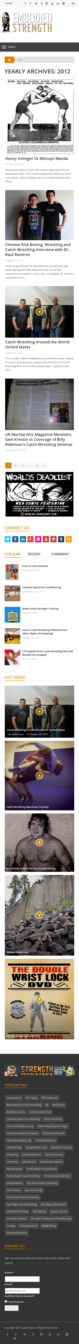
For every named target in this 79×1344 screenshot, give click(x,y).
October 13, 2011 (31, 637)
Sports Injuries (59, 1211)
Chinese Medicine (45, 1140)
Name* (9, 1272)
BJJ (47, 1104)
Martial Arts (29, 1161)
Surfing (11, 1225)
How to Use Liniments (35, 566)
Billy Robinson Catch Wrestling (24, 1104)
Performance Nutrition (57, 1176)
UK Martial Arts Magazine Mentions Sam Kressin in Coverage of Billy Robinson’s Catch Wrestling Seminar (39, 439)
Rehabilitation (15, 1183)
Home (8, 3)
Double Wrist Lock (36, 1147)
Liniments (12, 1161)
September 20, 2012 (15, 450)
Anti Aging (31, 1097)
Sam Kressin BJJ (33, 1190)
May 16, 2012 (29, 659)
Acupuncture (14, 1097)
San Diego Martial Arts (53, 1204)
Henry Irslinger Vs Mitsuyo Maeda (36, 158)
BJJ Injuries (58, 1104)
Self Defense (39, 1211)
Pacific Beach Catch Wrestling (23, 1176)
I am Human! (16, 1301)
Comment (60, 554)
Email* (9, 1284)
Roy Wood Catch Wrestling (42, 1183)
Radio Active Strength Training (40, 608)
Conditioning (14, 1147)
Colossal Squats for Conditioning (41, 587)
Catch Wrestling (53, 1119)
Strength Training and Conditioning (51, 1218)
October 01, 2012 (14, 352)
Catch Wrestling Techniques (22, 1133)
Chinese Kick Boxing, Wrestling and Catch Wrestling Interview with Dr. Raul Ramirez (38, 249)
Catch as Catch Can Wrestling (23, 1119)
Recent (34, 554)
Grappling (12, 1154)
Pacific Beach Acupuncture (41, 1168)
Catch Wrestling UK (53, 1133)
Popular (13, 554)
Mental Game (14, 1168)
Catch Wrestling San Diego (52, 1126)
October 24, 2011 (31, 570)
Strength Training (16, 1218)
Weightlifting (49, 1225)
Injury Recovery (54, 1154)
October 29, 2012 (14, 164)
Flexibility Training (61, 1147)
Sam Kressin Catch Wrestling (23, 1197)
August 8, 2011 (30, 613)
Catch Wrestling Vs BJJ (19, 1140)
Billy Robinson (50, 1097)
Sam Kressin (14, 1190)
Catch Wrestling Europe (20, 1126)
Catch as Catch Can (40, 1112)
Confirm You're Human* (20, 1296)
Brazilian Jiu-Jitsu (16, 1112)
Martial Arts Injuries (51, 1161)
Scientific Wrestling (17, 1211)
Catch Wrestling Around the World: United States (37, 344)
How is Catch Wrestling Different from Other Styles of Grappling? (44, 631)
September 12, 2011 (32, 591)
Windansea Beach (17, 1232)
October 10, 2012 (14, 260)
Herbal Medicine (31, 1154)
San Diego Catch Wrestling (21, 1204)
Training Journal (28, 1225)
